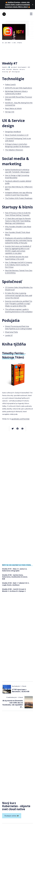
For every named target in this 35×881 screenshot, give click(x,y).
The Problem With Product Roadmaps (18, 198)
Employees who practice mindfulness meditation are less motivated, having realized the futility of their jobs (18, 240)
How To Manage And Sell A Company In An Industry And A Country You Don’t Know (18, 264)
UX (29, 67)
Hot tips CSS (9, 112)
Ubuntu (16, 69)
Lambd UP (9, 335)
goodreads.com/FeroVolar (20, 419)
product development (19, 67)
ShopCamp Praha (11, 332)
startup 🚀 (7, 71)
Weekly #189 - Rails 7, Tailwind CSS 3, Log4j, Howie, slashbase (15, 584)
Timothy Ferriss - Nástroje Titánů (13, 355)
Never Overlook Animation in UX (16, 135)
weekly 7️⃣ (6, 67)
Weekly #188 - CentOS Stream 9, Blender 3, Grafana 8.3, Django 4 (14, 590)
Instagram (16, 71)
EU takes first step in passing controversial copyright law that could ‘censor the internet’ (18, 295)
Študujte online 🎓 (12, 816)
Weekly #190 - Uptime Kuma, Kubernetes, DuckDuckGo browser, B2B (15, 577)
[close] (32, 4)
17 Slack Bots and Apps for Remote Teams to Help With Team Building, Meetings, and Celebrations (18, 220)
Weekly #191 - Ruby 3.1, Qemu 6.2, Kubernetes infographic (14, 570)
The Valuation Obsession (14, 150)
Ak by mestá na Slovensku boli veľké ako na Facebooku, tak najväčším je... (13, 704)
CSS (4, 69)
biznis (22, 69)
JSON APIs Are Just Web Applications (18, 88)
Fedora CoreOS (10, 84)
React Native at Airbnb (13, 108)
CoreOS (9, 69)
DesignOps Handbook (13, 132)
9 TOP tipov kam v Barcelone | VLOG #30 (20, 690)
